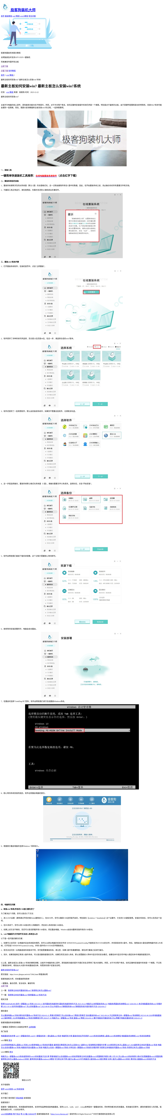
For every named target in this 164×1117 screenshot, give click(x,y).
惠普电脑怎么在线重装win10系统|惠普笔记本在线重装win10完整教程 (77, 1056)
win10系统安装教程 (97, 1036)
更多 (10, 1040)
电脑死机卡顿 (67, 1036)
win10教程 (24, 16)
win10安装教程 (6, 1114)
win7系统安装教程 (143, 1036)
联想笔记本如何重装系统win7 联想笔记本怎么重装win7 (29, 990)
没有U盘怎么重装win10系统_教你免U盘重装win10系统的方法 (132, 1059)
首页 (2, 16)
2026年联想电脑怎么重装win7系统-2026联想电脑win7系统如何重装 (27, 1045)
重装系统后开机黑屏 (81, 1036)
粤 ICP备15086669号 (28, 1114)
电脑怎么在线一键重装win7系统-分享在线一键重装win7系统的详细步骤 (71, 1047)
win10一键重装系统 (38, 1036)
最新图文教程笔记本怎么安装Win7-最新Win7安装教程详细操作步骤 (80, 1045)
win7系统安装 (18, 1089)
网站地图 (19, 1098)
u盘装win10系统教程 (113, 1036)
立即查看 (32, 1027)
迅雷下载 (4, 71)
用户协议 (16, 1114)
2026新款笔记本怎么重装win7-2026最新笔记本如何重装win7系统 (132, 1045)
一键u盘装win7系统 (53, 1036)
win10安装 (9, 1089)
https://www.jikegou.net (59, 1114)
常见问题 (32, 16)
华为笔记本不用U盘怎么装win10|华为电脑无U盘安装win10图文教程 (80, 1059)
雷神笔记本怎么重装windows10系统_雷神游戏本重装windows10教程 (27, 1059)
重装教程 (8, 16)
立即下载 (4, 66)
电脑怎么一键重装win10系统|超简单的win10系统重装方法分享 (25, 1056)
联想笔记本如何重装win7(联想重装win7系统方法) (27, 995)
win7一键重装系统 (23, 1036)
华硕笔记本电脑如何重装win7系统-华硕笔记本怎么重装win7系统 (124, 1047)
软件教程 (12, 71)
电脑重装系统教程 (128, 1036)
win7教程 (16, 16)
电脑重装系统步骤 (8, 1036)
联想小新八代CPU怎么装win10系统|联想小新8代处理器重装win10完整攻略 (133, 1056)
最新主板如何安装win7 (10, 970)
